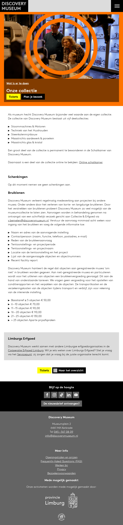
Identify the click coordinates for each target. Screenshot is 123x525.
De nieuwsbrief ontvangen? (62, 403)
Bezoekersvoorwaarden (61, 473)
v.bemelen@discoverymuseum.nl (28, 220)
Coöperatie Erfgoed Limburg (26, 350)
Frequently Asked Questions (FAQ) (61, 461)
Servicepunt (24, 354)
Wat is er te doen (17, 83)
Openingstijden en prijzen (62, 457)
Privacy (61, 469)
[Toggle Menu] (117, 6)
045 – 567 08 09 (63, 432)
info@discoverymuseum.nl (61, 436)
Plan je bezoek (33, 96)
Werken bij (61, 465)
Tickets (13, 96)
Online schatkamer (91, 162)
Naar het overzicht (71, 370)
